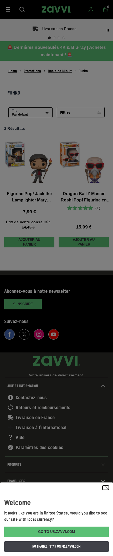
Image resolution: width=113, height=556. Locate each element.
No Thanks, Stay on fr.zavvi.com (56, 546)
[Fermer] (105, 488)
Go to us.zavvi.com (56, 532)
